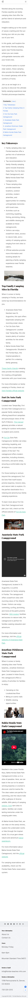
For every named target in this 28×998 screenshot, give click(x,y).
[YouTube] (14, 924)
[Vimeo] (17, 924)
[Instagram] (11, 924)
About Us (5, 934)
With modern (14, 614)
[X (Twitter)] (8, 924)
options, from (7, 806)
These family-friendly (10, 368)
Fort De (7, 438)
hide (13, 101)
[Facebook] (5, 924)
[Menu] (25, 1)
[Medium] (23, 924)
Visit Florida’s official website (13, 391)
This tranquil (18, 422)
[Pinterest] (20, 924)
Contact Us (6, 938)
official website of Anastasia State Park (12, 639)
